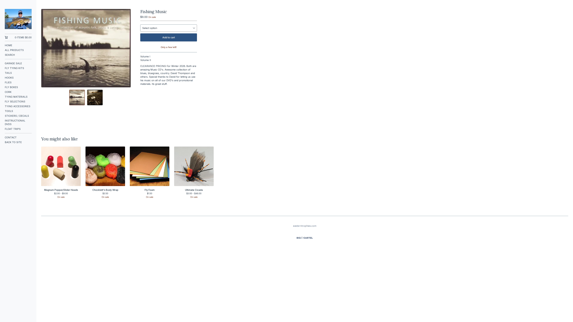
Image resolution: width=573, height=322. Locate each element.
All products (14, 50)
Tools (9, 111)
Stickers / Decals (17, 115)
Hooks (9, 77)
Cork (8, 91)
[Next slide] (126, 48)
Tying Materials (16, 96)
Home (8, 45)
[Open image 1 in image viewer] (86, 48)
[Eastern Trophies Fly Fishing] (18, 19)
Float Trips (13, 128)
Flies (8, 82)
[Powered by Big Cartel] (305, 238)
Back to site (13, 142)
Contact (11, 137)
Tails (8, 72)
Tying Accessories (17, 106)
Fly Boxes (11, 87)
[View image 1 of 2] (77, 97)
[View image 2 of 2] (95, 97)
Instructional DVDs (15, 122)
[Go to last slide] (45, 48)
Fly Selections (15, 101)
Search (10, 54)
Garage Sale (13, 63)
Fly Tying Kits (14, 68)
